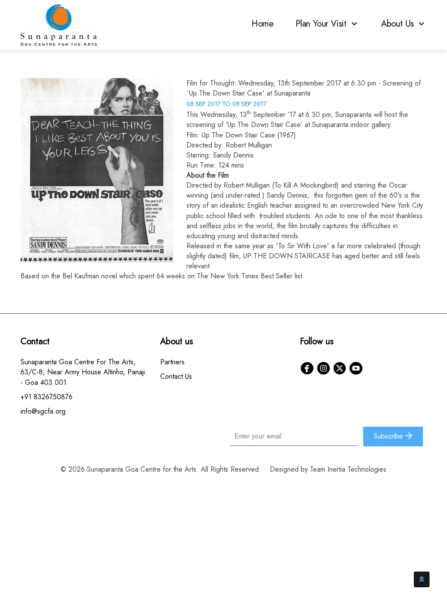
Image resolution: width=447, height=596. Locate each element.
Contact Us (176, 376)
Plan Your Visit (322, 23)
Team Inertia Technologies (348, 469)
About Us (398, 23)
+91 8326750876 (46, 397)
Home (262, 23)
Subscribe (389, 436)
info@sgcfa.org (43, 411)
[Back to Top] (422, 579)
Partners (172, 362)
